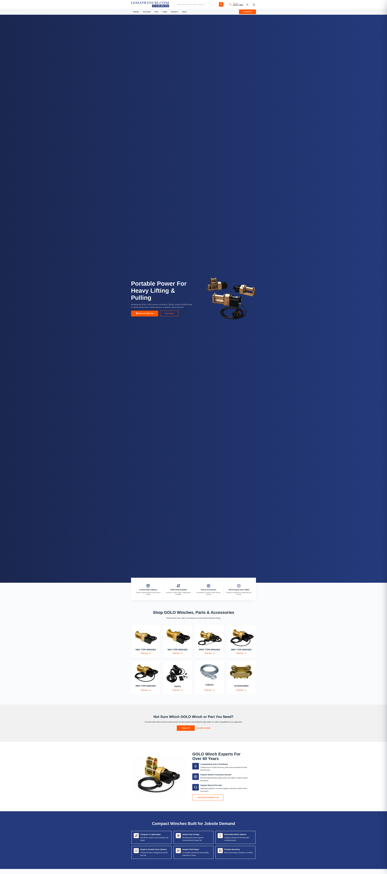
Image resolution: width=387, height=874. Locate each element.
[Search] (221, 4)
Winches (136, 12)
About (184, 12)
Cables (164, 12)
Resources (174, 12)
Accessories (147, 12)
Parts (156, 12)
